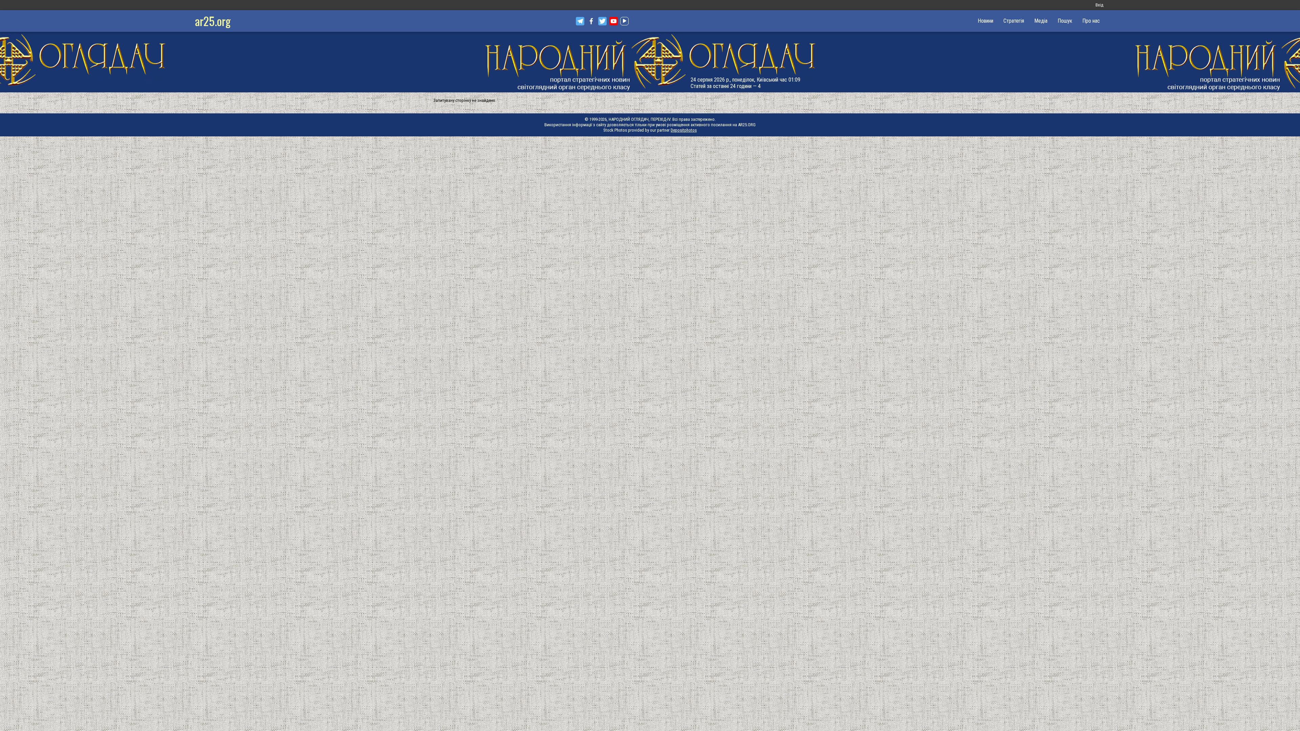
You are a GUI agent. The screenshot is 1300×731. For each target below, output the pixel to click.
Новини (985, 21)
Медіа (1040, 21)
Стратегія (1013, 21)
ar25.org (213, 20)
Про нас (1091, 21)
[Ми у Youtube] (613, 21)
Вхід (1099, 4)
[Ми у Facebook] (591, 21)
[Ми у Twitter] (602, 21)
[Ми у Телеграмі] (580, 21)
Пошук (1065, 21)
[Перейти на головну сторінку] (650, 62)
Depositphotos (684, 130)
